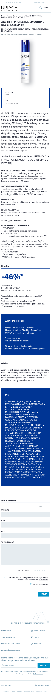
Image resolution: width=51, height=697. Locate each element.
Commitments (6, 630)
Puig (46, 692)
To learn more (43, 580)
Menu (46, 8)
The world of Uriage (13, 2)
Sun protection (18, 16)
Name (3, 521)
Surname (5, 510)
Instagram (37, 643)
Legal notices (17, 692)
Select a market (44, 685)
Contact (6, 692)
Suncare (9, 16)
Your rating (23, 571)
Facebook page (39, 630)
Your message (7, 542)
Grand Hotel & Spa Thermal (11, 643)
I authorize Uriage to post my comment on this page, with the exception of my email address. (28, 579)
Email (3, 531)
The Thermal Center (8, 637)
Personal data (29, 692)
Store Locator (39, 2)
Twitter (36, 637)
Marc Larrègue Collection (10, 650)
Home (3, 16)
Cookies (39, 692)
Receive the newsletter (40, 584)
